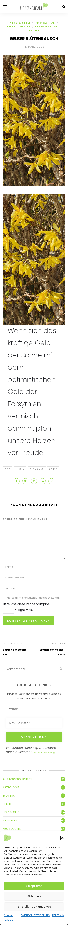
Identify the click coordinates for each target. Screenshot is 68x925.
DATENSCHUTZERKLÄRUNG (35, 915)
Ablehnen (34, 896)
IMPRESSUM (58, 915)
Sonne (53, 469)
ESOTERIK (9, 796)
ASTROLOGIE (11, 787)
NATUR (34, 30)
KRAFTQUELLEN (19, 26)
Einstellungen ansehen (34, 907)
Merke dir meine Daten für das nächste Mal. (33, 598)
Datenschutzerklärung (43, 752)
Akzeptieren (34, 886)
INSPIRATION (45, 22)
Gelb (7, 469)
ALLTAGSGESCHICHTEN (17, 779)
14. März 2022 (34, 46)
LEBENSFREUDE (46, 26)
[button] (62, 838)
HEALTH (7, 804)
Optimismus (37, 469)
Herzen (20, 469)
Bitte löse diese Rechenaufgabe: (26, 604)
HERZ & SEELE (20, 22)
